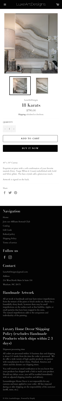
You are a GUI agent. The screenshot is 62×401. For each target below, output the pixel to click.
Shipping (22, 114)
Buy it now (30, 148)
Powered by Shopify (28, 398)
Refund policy (9, 234)
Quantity (8, 122)
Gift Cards (7, 230)
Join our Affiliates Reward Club (16, 221)
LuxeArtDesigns (14, 398)
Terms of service (10, 242)
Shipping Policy (9, 238)
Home (5, 217)
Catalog (6, 225)
